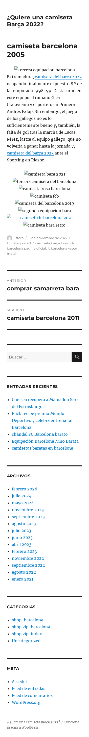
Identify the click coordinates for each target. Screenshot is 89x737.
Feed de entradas (28, 688)
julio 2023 (21, 530)
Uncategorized (19, 243)
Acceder (19, 681)
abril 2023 (21, 544)
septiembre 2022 (28, 565)
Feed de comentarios (32, 695)
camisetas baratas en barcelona (42, 448)
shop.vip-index (27, 633)
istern (19, 238)
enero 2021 (22, 579)
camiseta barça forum (53, 243)
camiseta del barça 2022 (58, 76)
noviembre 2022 (28, 558)
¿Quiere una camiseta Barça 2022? (39, 21)
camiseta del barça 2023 (30, 153)
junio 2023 (22, 537)
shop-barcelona (27, 619)
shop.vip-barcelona (31, 626)
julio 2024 (21, 495)
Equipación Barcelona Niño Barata (45, 441)
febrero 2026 (24, 488)
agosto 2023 (24, 523)
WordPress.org (26, 702)
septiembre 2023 (28, 516)
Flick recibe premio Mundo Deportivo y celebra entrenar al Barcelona (42, 420)
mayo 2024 (23, 502)
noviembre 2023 (28, 509)
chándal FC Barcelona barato (40, 434)
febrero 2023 (24, 551)
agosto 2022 (24, 572)
